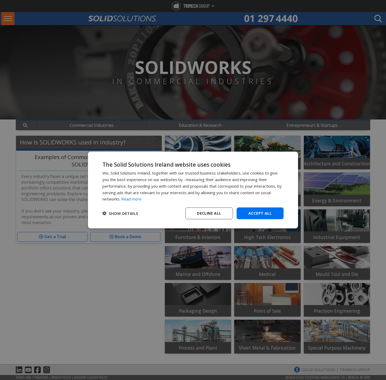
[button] (120, 213)
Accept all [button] (260, 213)
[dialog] (193, 190)
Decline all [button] (209, 213)
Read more (131, 199)
